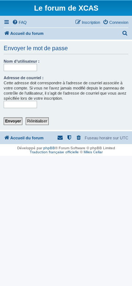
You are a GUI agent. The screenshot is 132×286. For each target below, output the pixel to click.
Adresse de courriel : (24, 78)
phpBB (49, 148)
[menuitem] (19, 22)
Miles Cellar (93, 152)
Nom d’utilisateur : (22, 61)
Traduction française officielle (54, 152)
